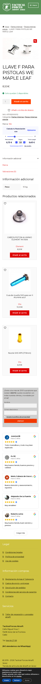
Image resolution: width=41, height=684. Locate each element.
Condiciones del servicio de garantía (20, 592)
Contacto (9, 596)
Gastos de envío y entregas (17, 583)
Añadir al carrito (21, 102)
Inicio (7, 27)
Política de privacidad (14, 557)
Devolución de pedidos (15, 588)
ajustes (18, 676)
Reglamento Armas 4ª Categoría (19, 579)
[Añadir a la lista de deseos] (5, 203)
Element (20, 246)
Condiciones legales (14, 552)
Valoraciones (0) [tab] (9, 172)
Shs (19, 304)
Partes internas (16, 27)
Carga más (20, 533)
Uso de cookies (11, 561)
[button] (35, 41)
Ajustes (27, 680)
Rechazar (17, 680)
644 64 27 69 (11, 640)
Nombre (7, 402)
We (10, 124)
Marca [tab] (5, 165)
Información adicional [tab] (12, 158)
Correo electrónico (11, 409)
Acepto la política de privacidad (18, 417)
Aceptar (6, 680)
